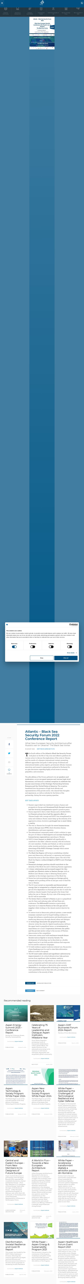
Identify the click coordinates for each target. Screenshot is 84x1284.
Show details (70, 652)
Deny (41, 658)
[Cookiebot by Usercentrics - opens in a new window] (70, 625)
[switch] (32, 646)
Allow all (65, 658)
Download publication (44, 983)
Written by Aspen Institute (46, 749)
